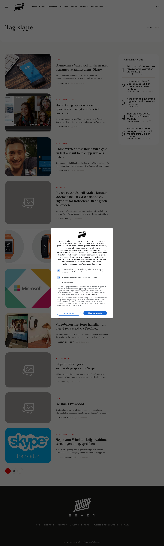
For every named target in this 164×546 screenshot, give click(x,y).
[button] (82, 282)
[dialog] (82, 273)
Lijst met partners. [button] (91, 294)
